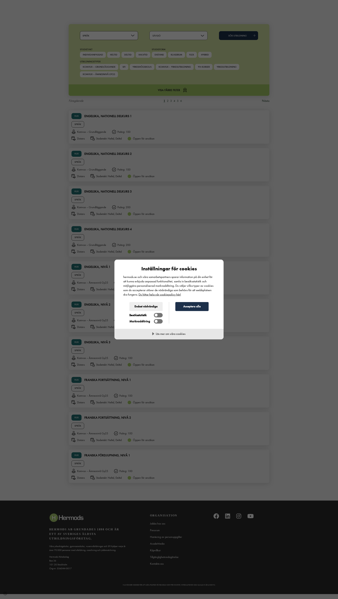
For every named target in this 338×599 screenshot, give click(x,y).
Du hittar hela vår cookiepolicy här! (160, 294)
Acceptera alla (192, 306)
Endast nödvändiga (146, 306)
